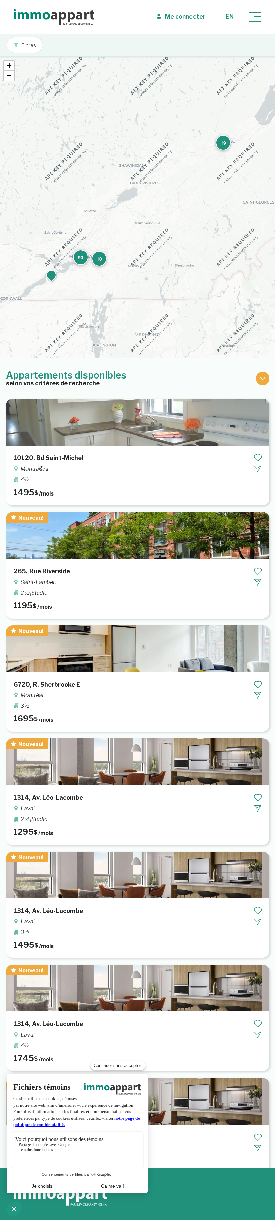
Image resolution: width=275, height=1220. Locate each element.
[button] (220, 140)
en (230, 16)
